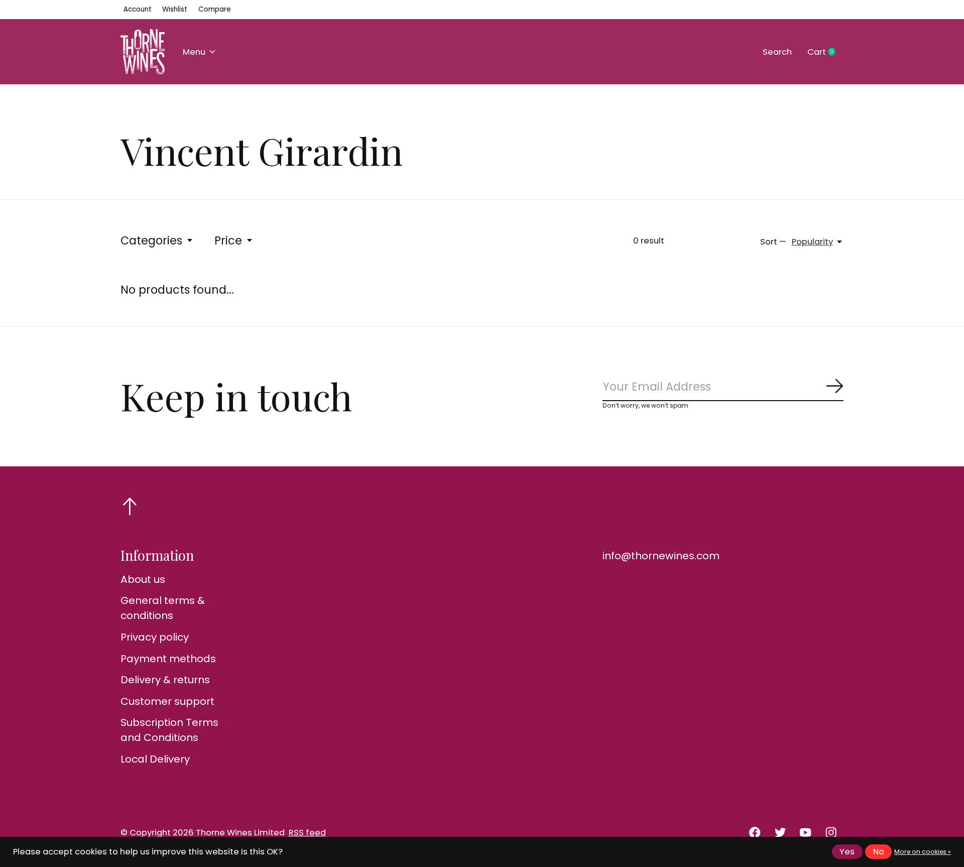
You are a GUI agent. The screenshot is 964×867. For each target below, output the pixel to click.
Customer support (167, 701)
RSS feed (307, 832)
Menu (194, 52)
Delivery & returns (165, 680)
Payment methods (168, 659)
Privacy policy (154, 637)
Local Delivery (155, 759)
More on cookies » (922, 851)
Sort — (773, 241)
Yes (847, 851)
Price (228, 240)
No (878, 851)
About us (142, 579)
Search (777, 52)
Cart (825, 52)
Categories (151, 240)
